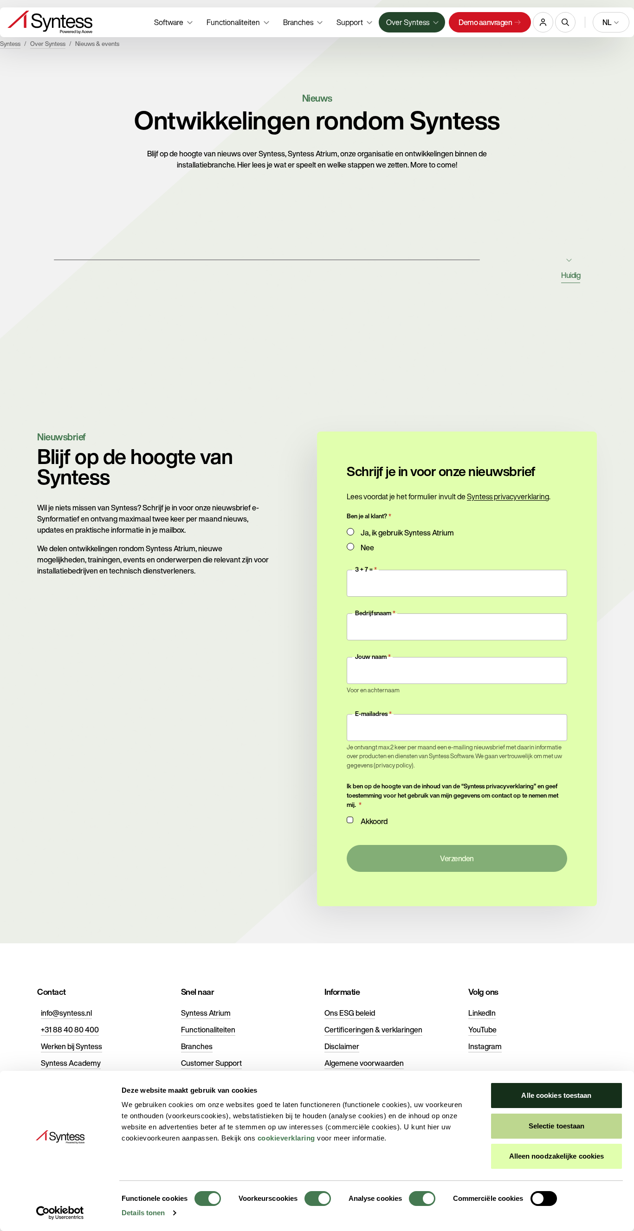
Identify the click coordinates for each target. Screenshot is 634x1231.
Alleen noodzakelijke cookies (556, 1156)
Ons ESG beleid (349, 1012)
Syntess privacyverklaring (508, 496)
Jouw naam (371, 656)
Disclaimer (341, 1046)
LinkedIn (482, 1012)
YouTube (482, 1029)
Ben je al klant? (367, 516)
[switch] (317, 1198)
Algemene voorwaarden (364, 1063)
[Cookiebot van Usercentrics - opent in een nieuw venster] (60, 1213)
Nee (367, 547)
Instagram (485, 1046)
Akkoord (374, 821)
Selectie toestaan (557, 1126)
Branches (197, 1046)
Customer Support (211, 1063)
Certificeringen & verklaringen (373, 1029)
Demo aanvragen (485, 22)
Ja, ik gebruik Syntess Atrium (407, 532)
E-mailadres (371, 713)
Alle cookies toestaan (556, 1095)
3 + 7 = (364, 569)
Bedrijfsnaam (373, 613)
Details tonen (143, 1213)
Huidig (570, 275)
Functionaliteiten (208, 1029)
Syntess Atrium (206, 1012)
